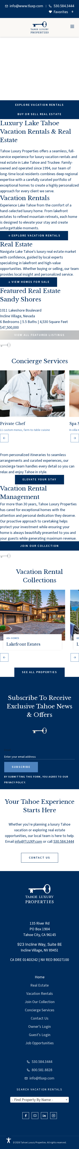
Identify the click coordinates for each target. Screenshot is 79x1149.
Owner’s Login (39, 1026)
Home (39, 977)
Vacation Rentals (39, 993)
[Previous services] (4, 438)
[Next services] (75, 438)
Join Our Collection (40, 1002)
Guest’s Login (39, 1035)
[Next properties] (75, 657)
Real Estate (39, 985)
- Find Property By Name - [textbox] (32, 1099)
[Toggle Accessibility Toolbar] (8, 1140)
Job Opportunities (39, 1043)
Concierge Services (39, 1010)
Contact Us (39, 1018)
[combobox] (39, 1100)
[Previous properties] (4, 657)
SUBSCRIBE (21, 767)
